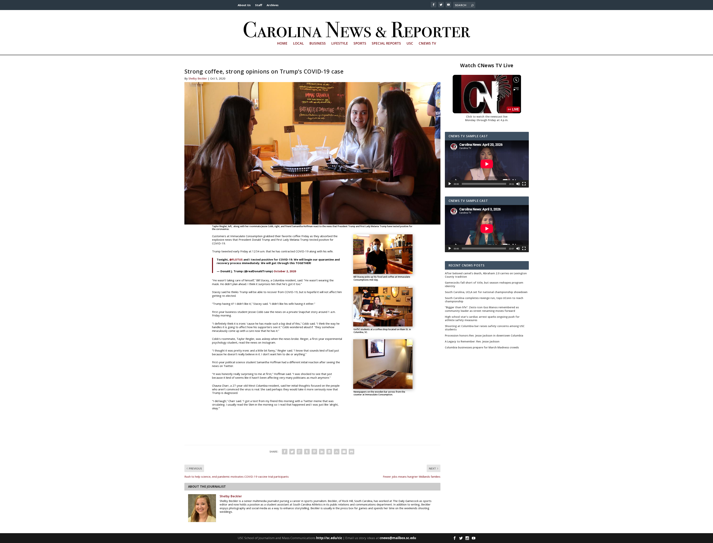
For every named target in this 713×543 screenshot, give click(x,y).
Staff (258, 5)
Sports (360, 43)
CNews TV (427, 43)
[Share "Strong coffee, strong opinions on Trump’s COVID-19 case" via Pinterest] (314, 451)
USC (409, 43)
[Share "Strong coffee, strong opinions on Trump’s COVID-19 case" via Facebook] (284, 451)
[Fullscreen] (524, 184)
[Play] (450, 184)
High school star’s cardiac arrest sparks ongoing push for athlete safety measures (482, 318)
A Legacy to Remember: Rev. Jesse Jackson (472, 341)
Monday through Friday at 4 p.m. (486, 120)
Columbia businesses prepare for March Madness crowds (482, 347)
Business (317, 43)
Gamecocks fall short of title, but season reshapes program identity (484, 284)
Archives (273, 5)
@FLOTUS (236, 259)
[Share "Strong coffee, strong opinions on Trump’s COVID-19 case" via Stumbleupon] (336, 451)
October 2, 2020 (285, 271)
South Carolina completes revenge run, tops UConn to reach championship (484, 299)
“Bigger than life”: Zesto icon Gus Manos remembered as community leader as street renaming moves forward (482, 309)
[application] (487, 164)
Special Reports (386, 43)
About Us (244, 5)
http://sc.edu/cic (329, 538)
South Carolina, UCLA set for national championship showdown (486, 292)
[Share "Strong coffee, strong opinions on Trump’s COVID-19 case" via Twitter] (292, 451)
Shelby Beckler (197, 78)
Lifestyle (339, 43)
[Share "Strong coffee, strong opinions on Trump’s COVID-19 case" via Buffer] (329, 451)
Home (282, 43)
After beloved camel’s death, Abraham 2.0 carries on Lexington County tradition (486, 275)
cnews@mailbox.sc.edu (398, 538)
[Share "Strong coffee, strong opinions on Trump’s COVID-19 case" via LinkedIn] (321, 451)
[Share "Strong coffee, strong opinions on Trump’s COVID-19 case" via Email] (344, 451)
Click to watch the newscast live (486, 116)
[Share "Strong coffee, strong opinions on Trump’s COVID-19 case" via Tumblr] (307, 451)
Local (298, 43)
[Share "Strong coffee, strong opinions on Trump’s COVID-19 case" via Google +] (299, 451)
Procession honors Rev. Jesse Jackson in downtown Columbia (484, 335)
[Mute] (518, 184)
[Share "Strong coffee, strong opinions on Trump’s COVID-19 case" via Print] (351, 451)
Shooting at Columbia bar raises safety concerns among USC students (485, 327)
